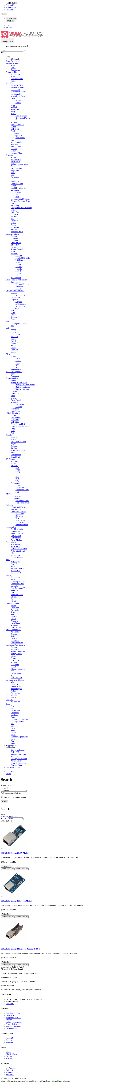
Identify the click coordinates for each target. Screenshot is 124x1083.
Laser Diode (15, 623)
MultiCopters (11, 527)
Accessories (15, 70)
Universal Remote (22, 284)
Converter (14, 240)
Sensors (9, 155)
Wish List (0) (11, 7)
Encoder (14, 216)
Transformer (15, 411)
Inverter (14, 398)
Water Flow (15, 212)
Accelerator (15, 157)
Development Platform (19, 323)
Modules (10, 83)
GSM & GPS (16, 243)
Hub (12, 140)
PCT (12, 676)
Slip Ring (14, 590)
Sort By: (4, 818)
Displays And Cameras (15, 291)
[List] (2, 814)
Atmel (18, 367)
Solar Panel (15, 409)
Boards (14, 356)
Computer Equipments (19, 719)
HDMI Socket (16, 673)
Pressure (14, 229)
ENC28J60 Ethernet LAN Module (15, 853)
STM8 (18, 363)
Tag (17, 120)
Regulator (15, 402)
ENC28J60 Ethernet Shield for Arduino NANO (20, 949)
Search (8, 774)
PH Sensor (15, 227)
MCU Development (14, 372)
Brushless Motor (17, 529)
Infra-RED (15, 245)
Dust (12, 166)
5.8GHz (19, 269)
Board (13, 65)
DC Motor (19, 516)
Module (18, 103)
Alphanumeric (21, 304)
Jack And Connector (18, 442)
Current (18, 192)
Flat (12, 599)
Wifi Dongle (20, 260)
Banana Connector (18, 651)
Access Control (21, 116)
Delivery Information (19, 759)
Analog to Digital (17, 85)
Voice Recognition (18, 450)
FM (17, 275)
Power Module (16, 540)
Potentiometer (16, 146)
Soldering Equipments (19, 737)
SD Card (14, 149)
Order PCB (15, 752)
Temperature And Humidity (21, 208)
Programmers (16, 369)
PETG (18, 470)
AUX (13, 579)
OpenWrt (14, 350)
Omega (13, 348)
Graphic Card (16, 684)
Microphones (16, 455)
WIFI (13, 251)
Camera (14, 293)
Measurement (16, 190)
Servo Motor (20, 520)
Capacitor (14, 616)
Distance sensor (17, 531)
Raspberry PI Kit (17, 568)
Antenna (14, 236)
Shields (13, 339)
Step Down (20, 404)
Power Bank (15, 702)
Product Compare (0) (9, 816)
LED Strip (15, 420)
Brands (8, 1052)
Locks (13, 728)
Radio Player (16, 109)
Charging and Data (18, 581)
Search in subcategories (12, 793)
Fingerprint (15, 170)
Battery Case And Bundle (25, 385)
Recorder (14, 446)
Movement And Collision (20, 199)
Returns (9, 1040)
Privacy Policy (16, 761)
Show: (3, 821)
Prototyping (11, 542)
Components (16, 483)
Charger (14, 391)
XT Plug (14, 662)
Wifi (12, 326)
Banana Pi (15, 343)
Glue (12, 708)
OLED (13, 315)
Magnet (13, 730)
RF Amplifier (16, 278)
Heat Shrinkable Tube (19, 588)
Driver (13, 319)
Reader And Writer (23, 118)
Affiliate (9, 1056)
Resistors (14, 625)
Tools (8, 704)
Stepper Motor (21, 522)
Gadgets (9, 700)
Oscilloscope (15, 715)
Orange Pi (14, 352)
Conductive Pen (17, 557)
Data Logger (15, 90)
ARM (8, 354)
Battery (13, 380)
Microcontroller (17, 643)
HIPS (18, 479)
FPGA (18, 358)
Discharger (15, 393)
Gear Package (16, 509)
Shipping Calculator (18, 754)
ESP (8, 328)
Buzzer (13, 439)
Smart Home (16, 282)
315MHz (19, 264)
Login (8, 25)
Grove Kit (14, 564)
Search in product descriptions (14, 797)
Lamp (13, 428)
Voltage (18, 197)
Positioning (15, 205)
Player (13, 444)
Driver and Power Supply (20, 426)
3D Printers (11, 459)
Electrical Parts (21, 487)
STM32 (18, 361)
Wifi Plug (19, 286)
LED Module (16, 418)
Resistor (14, 634)
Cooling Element (17, 721)
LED (13, 431)
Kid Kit (13, 566)
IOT (8, 321)
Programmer (15, 376)
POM (18, 472)
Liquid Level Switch (18, 188)
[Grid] (4, 814)
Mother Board (16, 686)
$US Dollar (10, 21)
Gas (12, 175)
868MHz (19, 271)
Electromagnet (16, 168)
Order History (11, 1070)
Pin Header (15, 610)
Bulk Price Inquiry (18, 750)
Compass (14, 214)
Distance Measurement (19, 164)
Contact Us (10, 5)
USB (13, 592)
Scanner (14, 317)
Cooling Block (17, 135)
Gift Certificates (12, 1054)
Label (13, 726)
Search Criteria (6, 786)
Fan (12, 724)
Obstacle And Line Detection (22, 201)
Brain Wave (15, 162)
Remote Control (17, 249)
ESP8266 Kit (16, 573)
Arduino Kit (15, 562)
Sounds (9, 435)
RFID (13, 114)
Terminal (14, 658)
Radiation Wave (17, 232)
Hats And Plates (17, 79)
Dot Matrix (15, 308)
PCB (12, 433)
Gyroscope (15, 177)
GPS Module (16, 536)
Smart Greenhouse (13, 61)
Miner (13, 682)
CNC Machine (16, 496)
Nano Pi (14, 345)
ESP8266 (15, 332)
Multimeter (15, 713)
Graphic (19, 302)
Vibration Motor (22, 525)
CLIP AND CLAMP (19, 549)
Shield (13, 68)
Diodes (13, 619)
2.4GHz (19, 256)
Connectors (15, 641)
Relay (13, 111)
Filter (13, 396)
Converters (15, 133)
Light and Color (17, 184)
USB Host (15, 129)
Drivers (18, 485)
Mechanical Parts (22, 490)
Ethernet (14, 597)
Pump (13, 717)
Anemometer (16, 160)
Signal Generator (17, 125)
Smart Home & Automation (17, 280)
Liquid (13, 186)
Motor (18, 492)
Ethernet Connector (18, 669)
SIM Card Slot (16, 678)
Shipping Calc (11, 745)
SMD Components (13, 630)
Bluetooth (14, 238)
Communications (13, 234)
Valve (13, 743)
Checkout (9, 10)
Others (13, 225)
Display (14, 299)
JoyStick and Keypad (19, 96)
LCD (13, 313)
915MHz (19, 273)
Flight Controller (17, 533)
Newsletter (10, 1075)
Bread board (15, 547)
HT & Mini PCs (12, 695)
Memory (14, 105)
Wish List (9, 1072)
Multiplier (14, 107)
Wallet (13, 691)
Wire (12, 553)
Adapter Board (16, 544)
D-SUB (14, 667)
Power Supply (12, 378)
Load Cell (14, 221)
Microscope (15, 710)
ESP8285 (14, 337)
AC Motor (19, 514)
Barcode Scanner (17, 87)
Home (8, 57)
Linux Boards (11, 341)
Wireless (14, 254)
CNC (8, 494)
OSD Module (16, 538)
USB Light (15, 422)
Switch (13, 127)
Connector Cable (17, 584)
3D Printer (15, 461)
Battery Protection (22, 389)
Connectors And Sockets (16, 645)
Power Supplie (16, 689)
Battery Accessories (19, 383)
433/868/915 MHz (23, 258)
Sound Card (15, 457)
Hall (12, 179)
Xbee (18, 262)
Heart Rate (15, 181)
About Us (14, 756)
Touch (13, 210)
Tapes (13, 739)
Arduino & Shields (13, 63)
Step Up (19, 407)
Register (9, 27)
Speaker (14, 448)
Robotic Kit (15, 571)
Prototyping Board (18, 551)
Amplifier (14, 437)
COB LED (15, 415)
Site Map (9, 1042)
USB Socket (15, 660)
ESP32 (13, 330)
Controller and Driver (19, 424)
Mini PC (14, 697)
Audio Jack (15, 649)
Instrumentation (17, 142)
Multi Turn (15, 608)
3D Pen (13, 463)
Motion (13, 223)
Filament (14, 466)
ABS (17, 468)
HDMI (13, 601)
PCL (17, 474)
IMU (12, 219)
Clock (13, 131)
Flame (13, 173)
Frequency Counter (18, 92)
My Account (10, 1068)
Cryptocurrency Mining (15, 680)
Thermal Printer (17, 153)
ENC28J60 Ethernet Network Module (16, 901)
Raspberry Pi (11, 72)
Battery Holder (16, 654)
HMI (12, 310)
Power (18, 194)
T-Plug (13, 656)
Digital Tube (15, 297)
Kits (8, 560)
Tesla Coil (14, 151)
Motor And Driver (22, 503)
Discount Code (16, 765)
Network (14, 247)
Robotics (10, 505)
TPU (17, 481)
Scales (13, 735)
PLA (17, 477)
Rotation (14, 122)
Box (12, 706)
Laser (13, 98)
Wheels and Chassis (18, 507)
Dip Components (13, 603)
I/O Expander (16, 94)
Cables (9, 575)
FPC (12, 671)
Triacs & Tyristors (17, 627)
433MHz (19, 267)
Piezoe (13, 203)
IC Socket (14, 621)
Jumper (13, 606)
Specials (9, 1058)
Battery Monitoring (23, 387)
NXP (17, 365)
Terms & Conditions (18, 763)
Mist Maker (15, 144)
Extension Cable (17, 595)
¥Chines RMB (11, 18)
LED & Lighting (13, 413)
